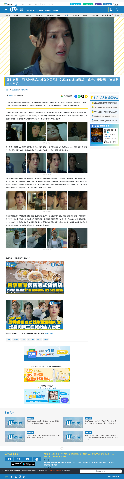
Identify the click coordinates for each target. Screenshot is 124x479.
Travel (22, 4)
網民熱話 (47, 462)
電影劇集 (24, 89)
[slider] (35, 292)
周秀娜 (16, 339)
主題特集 (118, 15)
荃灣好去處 (96, 454)
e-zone (51, 4)
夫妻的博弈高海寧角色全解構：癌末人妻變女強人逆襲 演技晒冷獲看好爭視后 (43, 422)
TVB (23, 339)
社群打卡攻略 (89, 4)
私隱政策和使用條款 (55, 470)
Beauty (37, 4)
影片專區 (76, 15)
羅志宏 (11, 95)
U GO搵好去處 (76, 4)
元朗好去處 (86, 454)
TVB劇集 (31, 339)
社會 (112, 454)
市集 (53, 454)
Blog (43, 4)
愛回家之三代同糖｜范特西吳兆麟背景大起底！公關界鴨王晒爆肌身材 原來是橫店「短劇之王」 (101, 437)
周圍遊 (85, 15)
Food (29, 4)
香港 (46, 339)
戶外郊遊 (54, 456)
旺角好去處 (105, 454)
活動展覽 (47, 454)
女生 (9, 339)
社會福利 (62, 456)
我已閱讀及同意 (100, 471)
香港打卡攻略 (106, 15)
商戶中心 (98, 4)
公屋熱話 (40, 10)
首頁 (7, 89)
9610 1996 (49, 333)
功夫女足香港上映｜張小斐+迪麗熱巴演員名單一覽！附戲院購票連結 (44, 436)
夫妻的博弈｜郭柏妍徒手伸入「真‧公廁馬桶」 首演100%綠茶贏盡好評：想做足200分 (101, 422)
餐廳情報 (47, 456)
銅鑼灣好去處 (76, 454)
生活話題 (15, 89)
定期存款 (56, 10)
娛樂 (39, 339)
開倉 (57, 454)
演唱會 (8, 15)
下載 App (108, 4)
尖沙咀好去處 (65, 454)
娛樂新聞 (48, 10)
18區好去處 (95, 15)
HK (16, 4)
